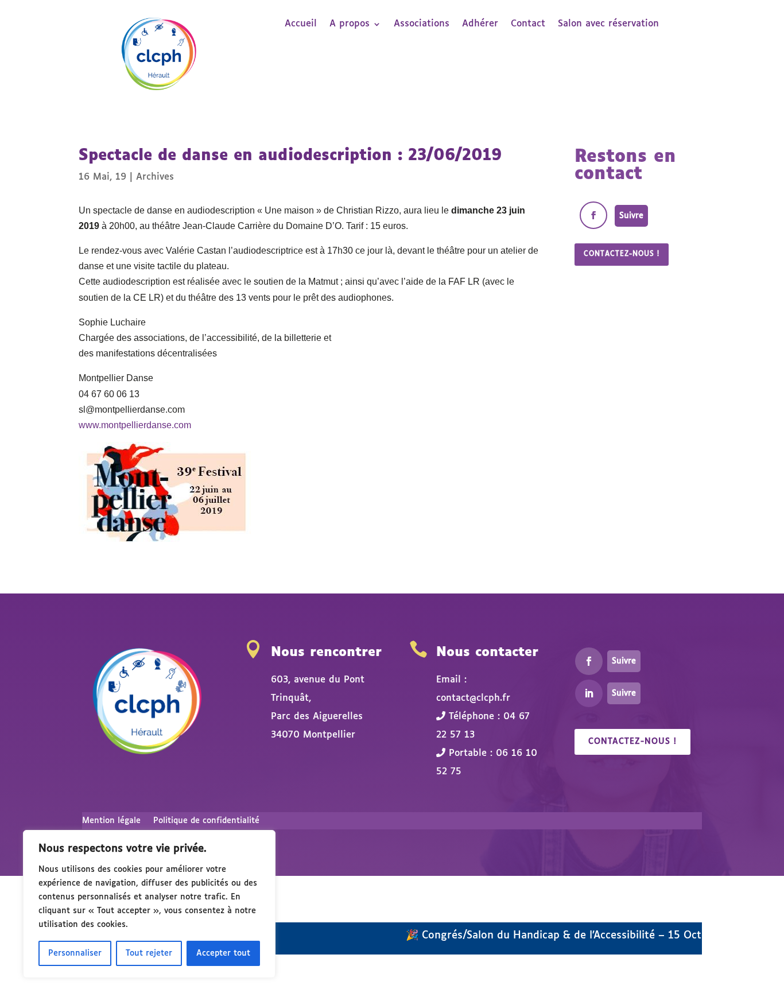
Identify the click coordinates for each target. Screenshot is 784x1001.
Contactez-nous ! (621, 254)
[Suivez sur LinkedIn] (589, 693)
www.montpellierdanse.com (135, 425)
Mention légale (111, 821)
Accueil (301, 24)
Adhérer (480, 24)
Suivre (631, 216)
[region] (149, 904)
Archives (155, 177)
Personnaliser (75, 953)
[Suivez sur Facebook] (593, 215)
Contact (528, 24)
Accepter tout (223, 953)
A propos (349, 24)
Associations (421, 24)
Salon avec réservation (608, 24)
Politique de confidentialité (206, 821)
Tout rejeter (149, 953)
